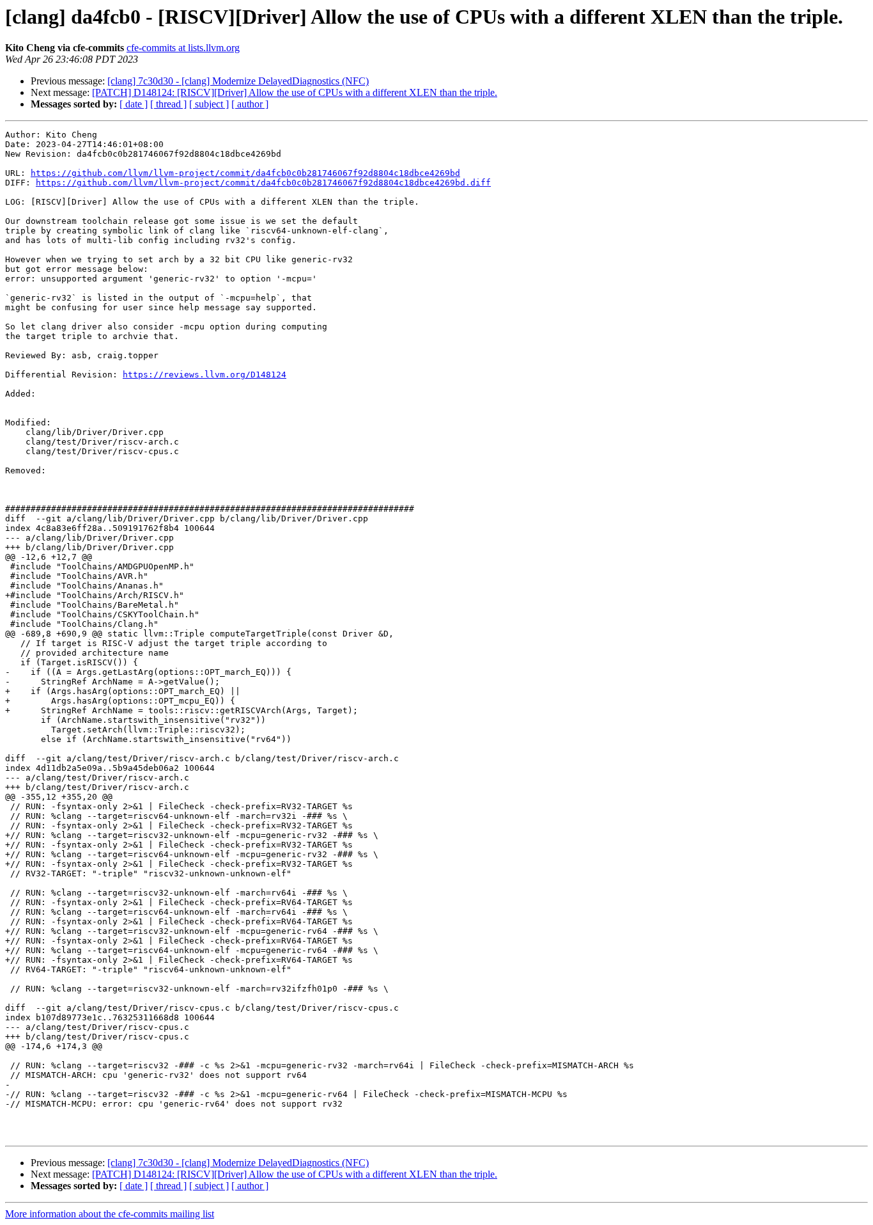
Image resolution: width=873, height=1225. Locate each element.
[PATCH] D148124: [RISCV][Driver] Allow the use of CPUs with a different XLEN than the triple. (294, 92)
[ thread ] (168, 104)
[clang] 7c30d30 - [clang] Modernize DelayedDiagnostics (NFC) (238, 80)
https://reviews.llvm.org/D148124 (204, 374)
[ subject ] (209, 104)
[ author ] (249, 104)
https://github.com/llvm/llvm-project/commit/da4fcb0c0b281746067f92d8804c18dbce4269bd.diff (263, 182)
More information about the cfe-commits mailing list (109, 1213)
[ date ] (134, 104)
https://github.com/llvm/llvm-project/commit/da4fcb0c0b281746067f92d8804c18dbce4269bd (245, 173)
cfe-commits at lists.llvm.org (183, 47)
